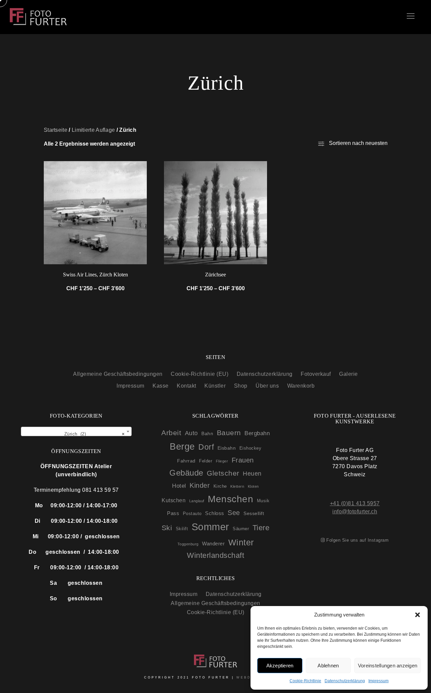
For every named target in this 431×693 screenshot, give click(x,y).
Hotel (179, 486)
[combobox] (76, 431)
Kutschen (174, 500)
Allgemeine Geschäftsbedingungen (118, 374)
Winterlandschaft (215, 555)
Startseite (55, 130)
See (234, 512)
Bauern (229, 432)
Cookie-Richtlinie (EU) (199, 374)
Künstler (215, 386)
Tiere (261, 527)
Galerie (348, 374)
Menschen (230, 499)
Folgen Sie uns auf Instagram (357, 540)
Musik (263, 500)
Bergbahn (257, 433)
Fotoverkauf (316, 374)
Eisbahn (227, 448)
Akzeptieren (280, 665)
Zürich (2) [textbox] (92, 433)
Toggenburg (188, 544)
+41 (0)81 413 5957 (355, 503)
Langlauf (196, 501)
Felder (205, 460)
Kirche (220, 486)
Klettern (237, 486)
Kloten (253, 486)
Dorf (206, 447)
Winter (241, 542)
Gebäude (186, 473)
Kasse (161, 386)
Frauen (243, 460)
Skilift (182, 528)
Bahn (207, 433)
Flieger (222, 461)
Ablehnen (328, 665)
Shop (240, 386)
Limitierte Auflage (93, 130)
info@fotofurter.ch (354, 511)
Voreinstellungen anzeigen (387, 665)
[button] (417, 614)
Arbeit (171, 432)
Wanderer (213, 543)
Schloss (214, 513)
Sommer (210, 526)
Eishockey (250, 448)
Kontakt (186, 386)
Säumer (241, 528)
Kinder (200, 485)
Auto (191, 433)
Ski (167, 528)
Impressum (378, 681)
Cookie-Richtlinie (305, 681)
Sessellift (253, 513)
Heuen (252, 473)
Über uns (267, 386)
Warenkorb (301, 386)
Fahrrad (186, 460)
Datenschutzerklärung (345, 681)
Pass (173, 513)
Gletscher (223, 473)
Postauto (192, 513)
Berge (182, 446)
